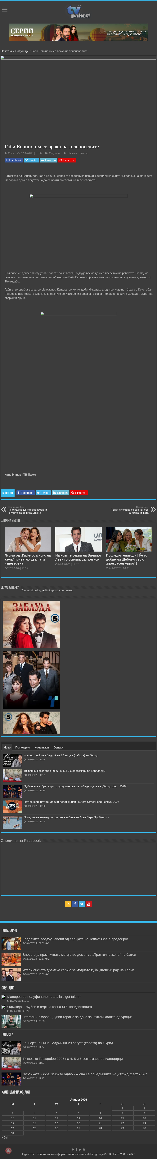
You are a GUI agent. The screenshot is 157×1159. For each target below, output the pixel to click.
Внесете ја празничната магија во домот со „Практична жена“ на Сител (79, 955)
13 (78, 1118)
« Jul (4, 1137)
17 (12, 1123)
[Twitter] (82, 904)
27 (78, 1128)
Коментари (42, 747)
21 (100, 1123)
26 (56, 1128)
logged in (42, 590)
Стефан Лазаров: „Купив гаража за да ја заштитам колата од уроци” (77, 1017)
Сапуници (21, 51)
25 (34, 1128)
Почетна (6, 51)
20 (78, 1123)
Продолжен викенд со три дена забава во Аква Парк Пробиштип (66, 817)
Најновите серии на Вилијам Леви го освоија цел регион (78, 557)
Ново (7, 747)
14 (100, 1118)
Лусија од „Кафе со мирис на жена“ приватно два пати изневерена (28, 559)
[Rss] (68, 904)
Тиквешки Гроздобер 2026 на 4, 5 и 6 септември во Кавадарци (64, 770)
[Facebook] (75, 904)
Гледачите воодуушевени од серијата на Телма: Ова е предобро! (75, 939)
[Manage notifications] (8, 1151)
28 (100, 1128)
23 (144, 1123)
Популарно (22, 747)
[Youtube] (89, 904)
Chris (11, 153)
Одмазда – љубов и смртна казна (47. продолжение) (49, 1007)
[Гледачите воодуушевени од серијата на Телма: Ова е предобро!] (11, 943)
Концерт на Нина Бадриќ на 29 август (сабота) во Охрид (61, 755)
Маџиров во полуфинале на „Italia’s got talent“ (44, 997)
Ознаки (58, 747)
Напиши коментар (78, 153)
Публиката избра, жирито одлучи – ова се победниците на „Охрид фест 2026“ (75, 786)
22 (122, 1123)
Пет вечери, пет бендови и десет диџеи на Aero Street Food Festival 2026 (71, 801)
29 (122, 1128)
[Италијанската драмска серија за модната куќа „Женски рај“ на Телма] (11, 974)
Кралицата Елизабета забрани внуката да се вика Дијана (27, 510)
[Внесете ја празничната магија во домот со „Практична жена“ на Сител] (11, 959)
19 (56, 1123)
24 (12, 1128)
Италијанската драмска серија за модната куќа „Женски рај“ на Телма (79, 970)
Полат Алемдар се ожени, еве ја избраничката (130, 510)
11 (34, 1118)
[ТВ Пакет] (78, 11)
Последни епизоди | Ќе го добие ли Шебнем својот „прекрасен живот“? (126, 559)
